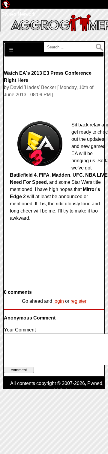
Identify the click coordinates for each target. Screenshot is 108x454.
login (58, 301)
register (78, 301)
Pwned (94, 383)
